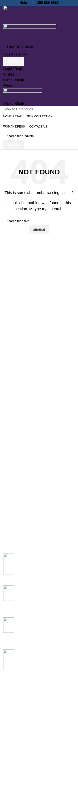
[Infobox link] (39, 566)
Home (7, 703)
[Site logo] (31, 15)
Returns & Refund (15, 760)
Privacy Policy (12, 746)
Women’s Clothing (15, 717)
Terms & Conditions (16, 768)
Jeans (7, 710)
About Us (9, 788)
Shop (6, 725)
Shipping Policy (13, 753)
